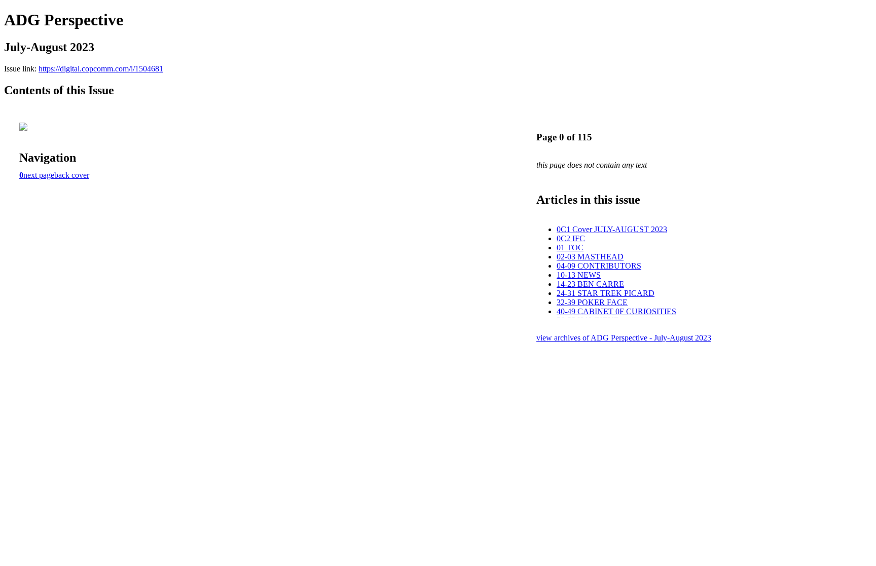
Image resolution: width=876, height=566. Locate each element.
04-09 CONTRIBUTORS (599, 265)
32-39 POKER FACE (592, 302)
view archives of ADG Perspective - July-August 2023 (623, 337)
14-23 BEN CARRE (590, 284)
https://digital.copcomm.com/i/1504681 (101, 68)
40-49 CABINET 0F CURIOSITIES (616, 311)
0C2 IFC (571, 238)
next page (38, 175)
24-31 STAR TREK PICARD (605, 293)
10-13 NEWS (579, 275)
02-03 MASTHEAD (590, 256)
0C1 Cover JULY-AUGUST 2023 (612, 229)
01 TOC (570, 247)
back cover (71, 175)
